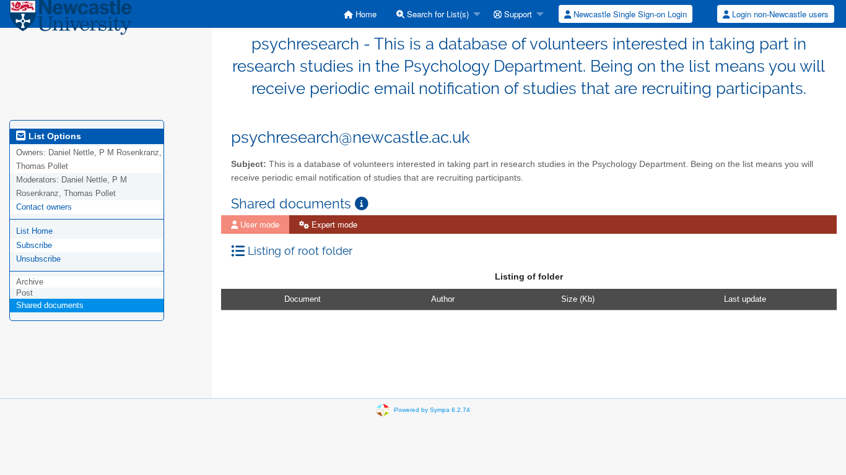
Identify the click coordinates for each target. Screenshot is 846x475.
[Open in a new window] (361, 204)
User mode (258, 224)
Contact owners (44, 207)
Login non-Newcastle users (779, 14)
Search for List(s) (436, 14)
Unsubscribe (38, 258)
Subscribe (34, 245)
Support (517, 14)
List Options (53, 136)
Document (302, 299)
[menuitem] (360, 14)
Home (365, 14)
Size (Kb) (578, 299)
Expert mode (333, 224)
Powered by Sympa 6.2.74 (432, 409)
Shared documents (50, 305)
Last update (745, 299)
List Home (34, 231)
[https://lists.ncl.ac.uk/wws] (70, 19)
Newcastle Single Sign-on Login (629, 14)
